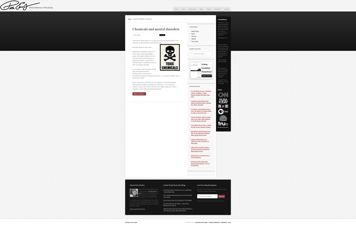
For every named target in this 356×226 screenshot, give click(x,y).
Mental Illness (195, 31)
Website (193, 39)
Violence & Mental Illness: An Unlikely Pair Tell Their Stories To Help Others (200, 141)
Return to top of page (131, 222)
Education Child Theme (201, 222)
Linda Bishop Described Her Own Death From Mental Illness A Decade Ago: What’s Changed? (201, 103)
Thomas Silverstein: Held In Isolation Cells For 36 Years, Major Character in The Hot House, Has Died (201, 119)
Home (129, 19)
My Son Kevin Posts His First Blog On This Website (177, 200)
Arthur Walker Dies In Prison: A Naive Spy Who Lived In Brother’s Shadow (201, 126)
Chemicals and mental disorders (155, 29)
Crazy (139, 193)
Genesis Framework (214, 222)
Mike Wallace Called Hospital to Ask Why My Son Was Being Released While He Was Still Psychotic (200, 133)
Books (193, 34)
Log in (229, 222)
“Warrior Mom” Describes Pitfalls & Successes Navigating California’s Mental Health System (200, 149)
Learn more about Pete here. (137, 209)
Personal (193, 36)
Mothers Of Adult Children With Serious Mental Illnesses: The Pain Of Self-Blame (200, 163)
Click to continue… (139, 94)
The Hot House (152, 191)
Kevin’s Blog (194, 41)
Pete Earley (143, 5)
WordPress (224, 222)
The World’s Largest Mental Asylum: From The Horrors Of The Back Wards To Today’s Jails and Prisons (201, 111)
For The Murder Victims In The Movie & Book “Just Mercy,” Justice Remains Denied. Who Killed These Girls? (201, 94)
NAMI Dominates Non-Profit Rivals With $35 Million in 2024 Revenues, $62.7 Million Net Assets (177, 209)
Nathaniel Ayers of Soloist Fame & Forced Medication (200, 156)
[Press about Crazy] (201, 79)
